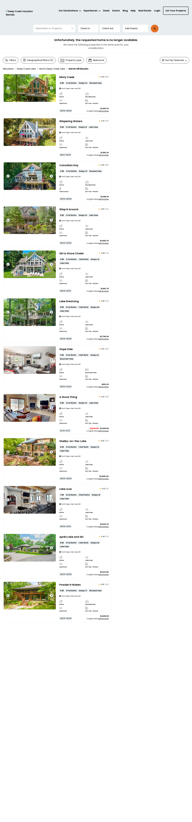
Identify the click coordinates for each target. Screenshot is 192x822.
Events (116, 10)
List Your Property (175, 10)
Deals (106, 10)
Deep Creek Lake (26, 68)
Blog (125, 10)
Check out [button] (107, 28)
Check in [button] (85, 28)
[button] (155, 28)
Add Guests (131, 28)
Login (157, 10)
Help (133, 10)
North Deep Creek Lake (52, 68)
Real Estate (144, 10)
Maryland (8, 68)
